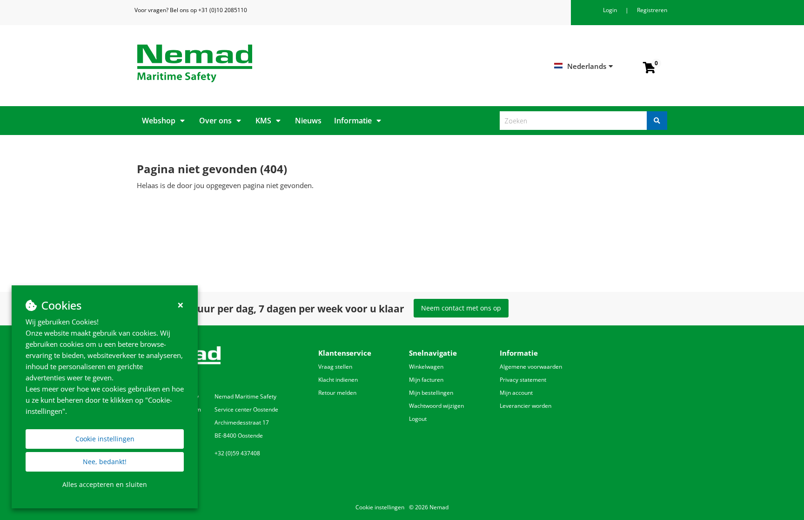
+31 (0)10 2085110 (222, 10)
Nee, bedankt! (105, 461)
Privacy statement (523, 380)
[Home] (266, 63)
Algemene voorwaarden (531, 367)
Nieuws (308, 120)
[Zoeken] (657, 120)
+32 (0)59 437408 (237, 453)
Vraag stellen (335, 367)
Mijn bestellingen (431, 393)
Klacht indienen (338, 380)
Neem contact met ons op (461, 308)
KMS (263, 120)
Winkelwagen (426, 367)
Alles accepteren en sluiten (104, 484)
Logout (418, 419)
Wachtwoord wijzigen (436, 406)
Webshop (158, 120)
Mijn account (516, 393)
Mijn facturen (426, 380)
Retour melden (337, 393)
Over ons (215, 120)
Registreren (652, 10)
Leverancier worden (525, 406)
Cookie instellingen (104, 438)
